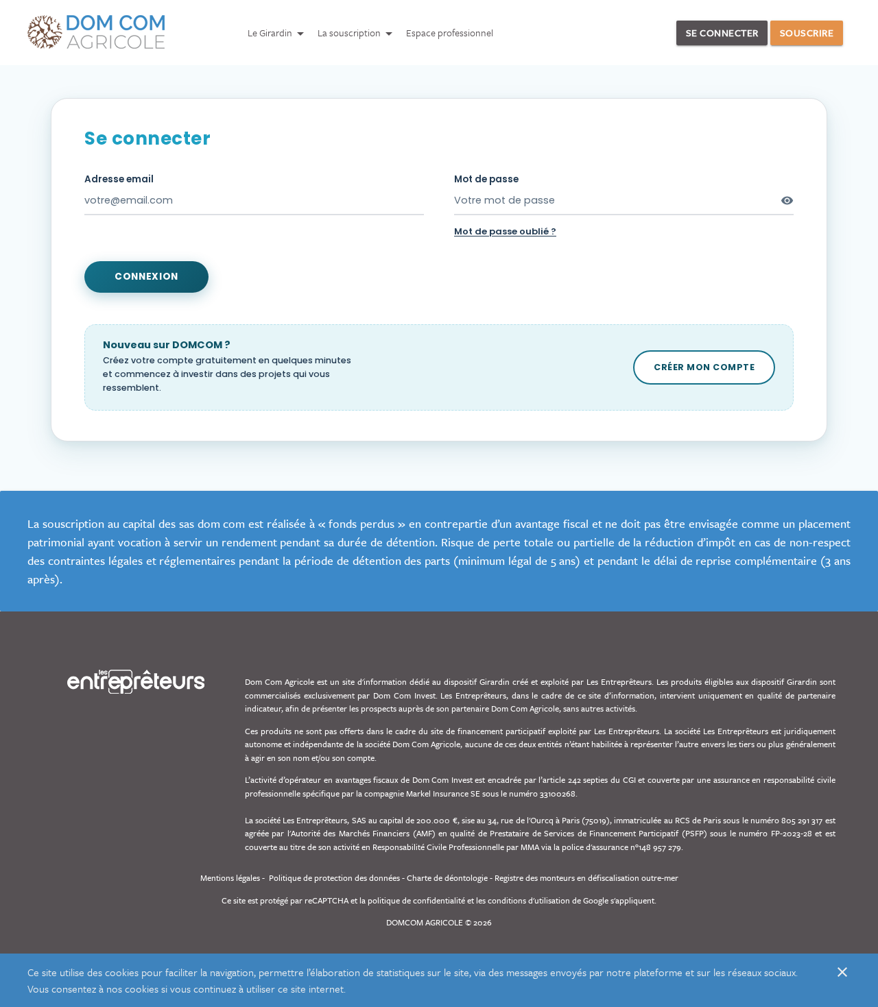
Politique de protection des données (334, 877)
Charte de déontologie (447, 877)
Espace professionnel (449, 32)
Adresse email (119, 179)
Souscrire (807, 32)
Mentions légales (230, 877)
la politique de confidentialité (412, 900)
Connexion (146, 276)
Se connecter (722, 32)
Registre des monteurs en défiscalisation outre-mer (586, 877)
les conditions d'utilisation (523, 900)
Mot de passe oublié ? (505, 231)
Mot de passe (486, 179)
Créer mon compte (704, 367)
